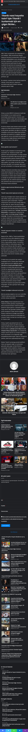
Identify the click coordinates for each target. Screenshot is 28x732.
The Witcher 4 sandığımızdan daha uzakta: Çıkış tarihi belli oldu (18, 103)
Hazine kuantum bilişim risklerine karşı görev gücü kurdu (7, 426)
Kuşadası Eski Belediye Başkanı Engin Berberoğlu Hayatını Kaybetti (18, 600)
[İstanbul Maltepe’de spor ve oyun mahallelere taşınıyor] (6, 544)
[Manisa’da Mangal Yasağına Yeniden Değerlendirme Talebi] (6, 556)
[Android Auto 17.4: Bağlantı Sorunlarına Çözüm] (21, 444)
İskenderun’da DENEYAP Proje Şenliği (11, 594)
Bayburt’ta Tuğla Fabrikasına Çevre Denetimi (18, 626)
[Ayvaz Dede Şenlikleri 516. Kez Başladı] (6, 620)
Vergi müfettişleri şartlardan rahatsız (12, 576)
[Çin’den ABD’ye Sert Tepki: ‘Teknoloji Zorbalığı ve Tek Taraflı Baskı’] (6, 571)
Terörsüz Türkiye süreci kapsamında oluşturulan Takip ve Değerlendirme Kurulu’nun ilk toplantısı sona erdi (11, 655)
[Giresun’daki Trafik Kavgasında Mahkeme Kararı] (6, 640)
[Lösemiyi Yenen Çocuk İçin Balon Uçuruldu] (6, 614)
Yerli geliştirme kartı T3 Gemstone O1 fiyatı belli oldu (7, 450)
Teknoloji (10, 9)
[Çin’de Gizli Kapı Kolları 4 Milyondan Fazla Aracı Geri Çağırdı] (21, 427)
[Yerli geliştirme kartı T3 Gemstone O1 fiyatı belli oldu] (7, 444)
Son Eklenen (14, 532)
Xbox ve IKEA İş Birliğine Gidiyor (19, 464)
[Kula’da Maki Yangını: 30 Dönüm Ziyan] (6, 607)
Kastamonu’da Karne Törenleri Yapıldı (12, 649)
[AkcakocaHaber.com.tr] (14, 4)
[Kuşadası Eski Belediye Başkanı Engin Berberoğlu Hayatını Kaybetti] (6, 600)
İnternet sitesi (4, 511)
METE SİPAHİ (6, 27)
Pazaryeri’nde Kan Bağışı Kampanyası (12, 645)
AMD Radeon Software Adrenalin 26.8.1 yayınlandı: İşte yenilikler (7, 466)
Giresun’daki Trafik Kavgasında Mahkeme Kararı (17, 640)
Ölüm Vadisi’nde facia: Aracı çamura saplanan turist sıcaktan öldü (18, 563)
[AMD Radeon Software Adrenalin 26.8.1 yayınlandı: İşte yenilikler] (7, 459)
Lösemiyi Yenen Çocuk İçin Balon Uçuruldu (18, 612)
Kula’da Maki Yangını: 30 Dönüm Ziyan (17, 606)
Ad (2, 500)
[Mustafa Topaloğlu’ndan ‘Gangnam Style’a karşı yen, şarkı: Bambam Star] (6, 589)
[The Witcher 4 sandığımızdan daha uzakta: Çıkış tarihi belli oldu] (5, 103)
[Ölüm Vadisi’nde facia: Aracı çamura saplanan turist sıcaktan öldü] (6, 564)
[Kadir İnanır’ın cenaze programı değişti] (6, 634)
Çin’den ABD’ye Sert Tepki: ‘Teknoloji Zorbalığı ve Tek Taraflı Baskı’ (18, 570)
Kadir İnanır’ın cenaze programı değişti (17, 632)
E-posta (3, 505)
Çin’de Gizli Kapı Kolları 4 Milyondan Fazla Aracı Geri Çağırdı (20, 434)
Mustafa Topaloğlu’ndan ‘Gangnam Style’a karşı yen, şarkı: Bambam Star (18, 588)
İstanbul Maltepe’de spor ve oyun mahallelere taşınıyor (18, 543)
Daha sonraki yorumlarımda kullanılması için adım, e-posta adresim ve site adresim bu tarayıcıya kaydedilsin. (14, 519)
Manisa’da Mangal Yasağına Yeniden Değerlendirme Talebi (18, 556)
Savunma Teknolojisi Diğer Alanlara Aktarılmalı (14, 1)
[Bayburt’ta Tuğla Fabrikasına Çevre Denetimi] (6, 627)
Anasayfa (4, 9)
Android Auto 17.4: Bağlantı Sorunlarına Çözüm (20, 450)
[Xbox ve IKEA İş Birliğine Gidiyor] (21, 459)
